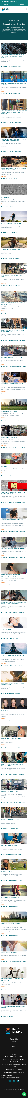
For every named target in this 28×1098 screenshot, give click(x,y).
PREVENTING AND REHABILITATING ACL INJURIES (12, 357)
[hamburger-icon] (25, 9)
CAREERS (17, 1089)
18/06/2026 (5, 178)
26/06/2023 (5, 420)
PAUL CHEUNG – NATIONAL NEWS (9, 845)
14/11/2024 (5, 693)
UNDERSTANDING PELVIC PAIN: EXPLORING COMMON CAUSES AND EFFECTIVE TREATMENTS (13, 603)
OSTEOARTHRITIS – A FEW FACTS (9, 952)
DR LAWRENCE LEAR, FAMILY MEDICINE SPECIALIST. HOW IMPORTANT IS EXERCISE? (13, 331)
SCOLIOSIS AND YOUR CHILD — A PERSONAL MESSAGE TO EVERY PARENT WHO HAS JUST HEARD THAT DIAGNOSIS (14, 112)
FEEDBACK (21, 1089)
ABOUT (5, 1089)
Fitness (12, 66)
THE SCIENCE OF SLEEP (6, 629)
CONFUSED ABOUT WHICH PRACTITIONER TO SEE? (13, 548)
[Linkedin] (18, 1081)
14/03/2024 (5, 774)
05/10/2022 (5, 880)
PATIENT (6, 1091)
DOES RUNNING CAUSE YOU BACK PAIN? (10, 897)
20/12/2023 (5, 531)
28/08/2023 (5, 802)
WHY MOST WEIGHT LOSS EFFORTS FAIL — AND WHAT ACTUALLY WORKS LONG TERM (13, 169)
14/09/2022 (5, 935)
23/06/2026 (5, 151)
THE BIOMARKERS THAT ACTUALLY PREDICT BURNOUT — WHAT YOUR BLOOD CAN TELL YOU (13, 140)
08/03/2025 (5, 206)
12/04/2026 (5, 232)
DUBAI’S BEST (4, 710)
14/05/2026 (5, 258)
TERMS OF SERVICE (10, 1083)
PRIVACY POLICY (18, 1083)
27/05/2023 (5, 393)
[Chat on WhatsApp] (24, 1094)
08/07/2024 (5, 638)
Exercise (13, 340)
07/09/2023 (5, 475)
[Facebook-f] (9, 1081)
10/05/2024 (5, 612)
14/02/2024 (5, 721)
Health (16, 66)
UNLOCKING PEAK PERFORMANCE (9, 437)
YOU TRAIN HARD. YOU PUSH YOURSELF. (10, 249)
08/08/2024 (5, 665)
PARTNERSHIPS (11, 1089)
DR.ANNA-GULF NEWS (6, 871)
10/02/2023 (5, 828)
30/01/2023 (5, 906)
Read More (3, 63)
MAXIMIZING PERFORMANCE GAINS (9, 791)
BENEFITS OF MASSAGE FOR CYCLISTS (10, 819)
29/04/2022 (5, 961)
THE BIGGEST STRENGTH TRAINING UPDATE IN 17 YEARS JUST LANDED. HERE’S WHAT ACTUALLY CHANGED (12, 56)
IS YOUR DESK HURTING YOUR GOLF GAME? (11, 223)
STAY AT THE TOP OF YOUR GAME (9, 411)
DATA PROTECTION (12, 1091)
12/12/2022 (5, 854)
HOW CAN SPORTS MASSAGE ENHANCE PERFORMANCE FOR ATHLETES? (10, 575)
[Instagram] (14, 1081)
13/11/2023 (5, 502)
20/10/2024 (5, 747)
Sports (19, 66)
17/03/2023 (5, 340)
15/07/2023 (5, 447)
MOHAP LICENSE (20, 1091)
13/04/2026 (5, 313)
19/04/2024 (5, 585)
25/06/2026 (5, 122)
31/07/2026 (5, 66)
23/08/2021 (5, 989)
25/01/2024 (5, 557)
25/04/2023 (5, 366)
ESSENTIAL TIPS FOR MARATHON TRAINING (11, 738)
